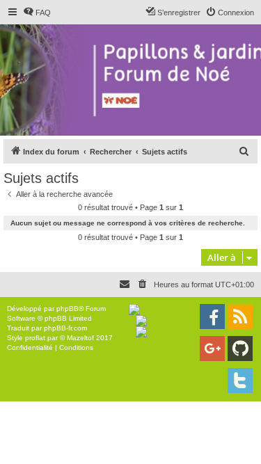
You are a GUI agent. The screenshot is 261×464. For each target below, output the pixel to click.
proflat (35, 338)
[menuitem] (37, 12)
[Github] (240, 348)
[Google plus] (212, 348)
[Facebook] (212, 316)
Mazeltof (80, 338)
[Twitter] (240, 380)
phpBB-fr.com (65, 328)
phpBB (67, 308)
